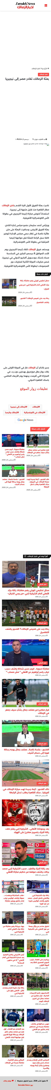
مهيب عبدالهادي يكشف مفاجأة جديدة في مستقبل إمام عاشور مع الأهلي (39, 1027)
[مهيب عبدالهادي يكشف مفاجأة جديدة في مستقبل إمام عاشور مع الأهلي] (38, 1015)
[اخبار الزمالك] (25, 5)
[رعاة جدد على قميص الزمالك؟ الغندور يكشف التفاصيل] (9, 301)
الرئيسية (44, 69)
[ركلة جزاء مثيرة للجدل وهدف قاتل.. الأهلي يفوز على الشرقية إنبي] (13, 979)
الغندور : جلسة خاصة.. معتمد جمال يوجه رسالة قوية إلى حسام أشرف (13, 482)
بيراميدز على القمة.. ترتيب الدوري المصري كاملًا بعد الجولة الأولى (39, 962)
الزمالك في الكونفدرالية (34, 412)
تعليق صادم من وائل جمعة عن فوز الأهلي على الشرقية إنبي (38, 929)
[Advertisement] (25, 39)
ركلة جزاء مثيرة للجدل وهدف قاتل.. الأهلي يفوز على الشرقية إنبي (13, 991)
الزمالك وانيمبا (11, 412)
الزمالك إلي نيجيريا (18, 407)
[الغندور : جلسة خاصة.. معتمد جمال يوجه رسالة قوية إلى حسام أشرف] (13, 470)
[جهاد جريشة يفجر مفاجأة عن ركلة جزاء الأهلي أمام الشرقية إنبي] (13, 917)
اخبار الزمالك (36, 69)
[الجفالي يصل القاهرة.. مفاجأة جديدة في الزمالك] (13, 1051)
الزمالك (32, 249)
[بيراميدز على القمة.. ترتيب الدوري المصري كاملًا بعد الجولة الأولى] (38, 948)
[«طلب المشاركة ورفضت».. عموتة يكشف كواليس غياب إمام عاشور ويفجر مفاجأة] (13, 886)
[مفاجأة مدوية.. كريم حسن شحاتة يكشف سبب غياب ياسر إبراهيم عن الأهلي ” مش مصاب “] (13, 440)
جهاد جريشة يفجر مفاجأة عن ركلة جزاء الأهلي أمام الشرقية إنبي (13, 929)
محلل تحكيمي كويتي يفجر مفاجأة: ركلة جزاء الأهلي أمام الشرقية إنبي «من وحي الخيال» (34, 285)
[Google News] (25, 420)
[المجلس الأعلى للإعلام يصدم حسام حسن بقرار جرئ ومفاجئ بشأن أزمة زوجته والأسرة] (38, 1051)
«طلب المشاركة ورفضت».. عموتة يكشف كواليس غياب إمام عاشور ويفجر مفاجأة (14, 898)
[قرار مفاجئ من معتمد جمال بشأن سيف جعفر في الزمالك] (38, 441)
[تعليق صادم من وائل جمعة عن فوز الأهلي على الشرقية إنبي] (38, 917)
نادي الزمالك (8, 205)
